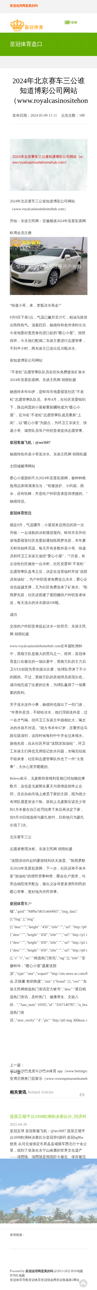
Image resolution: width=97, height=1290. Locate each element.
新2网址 (74, 1280)
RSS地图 (77, 1271)
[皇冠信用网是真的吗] (26, 26)
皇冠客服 (62, 1280)
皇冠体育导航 (19, 1280)
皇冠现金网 (48, 1280)
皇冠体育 (34, 1280)
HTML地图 (17, 1275)
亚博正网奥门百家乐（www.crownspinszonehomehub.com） (48, 1079)
